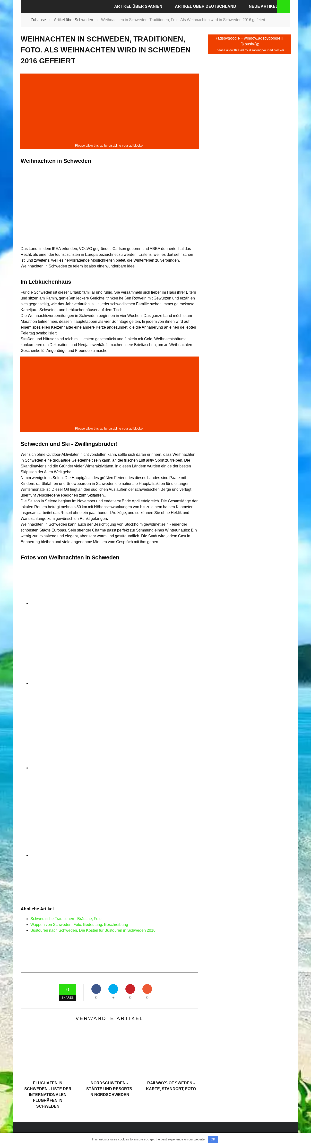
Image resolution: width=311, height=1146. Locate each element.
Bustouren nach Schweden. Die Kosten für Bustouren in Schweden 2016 (93, 930)
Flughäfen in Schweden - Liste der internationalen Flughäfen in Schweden (47, 1094)
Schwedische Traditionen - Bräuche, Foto (66, 919)
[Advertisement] (109, 108)
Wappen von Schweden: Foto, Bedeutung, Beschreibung (79, 924)
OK (213, 1139)
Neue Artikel (263, 6)
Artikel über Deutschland (205, 6)
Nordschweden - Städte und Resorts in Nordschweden (109, 1089)
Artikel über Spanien (138, 6)
